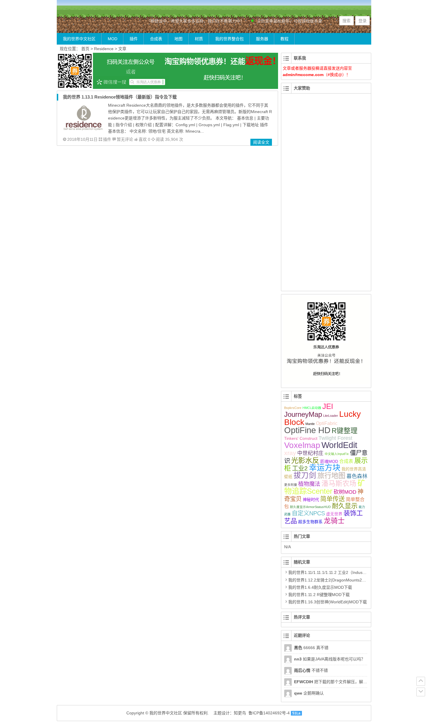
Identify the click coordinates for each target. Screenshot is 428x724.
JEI (327, 406)
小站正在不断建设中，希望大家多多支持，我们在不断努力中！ (182, 21)
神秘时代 (311, 499)
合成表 (156, 38)
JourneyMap (303, 414)
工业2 (300, 468)
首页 (85, 48)
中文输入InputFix (337, 454)
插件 (134, 38)
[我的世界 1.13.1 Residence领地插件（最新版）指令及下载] (83, 131)
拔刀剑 (304, 475)
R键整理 (345, 431)
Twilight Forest (335, 438)
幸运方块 (324, 467)
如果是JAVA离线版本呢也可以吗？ (329, 659)
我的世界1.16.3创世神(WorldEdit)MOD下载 (327, 602)
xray (290, 452)
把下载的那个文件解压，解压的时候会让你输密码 (349, 681)
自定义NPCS (308, 513)
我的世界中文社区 (79, 38)
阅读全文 (261, 142)
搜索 (346, 20)
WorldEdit (339, 445)
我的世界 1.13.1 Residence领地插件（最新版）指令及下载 (120, 96)
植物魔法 (309, 484)
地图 (178, 38)
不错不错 (311, 670)
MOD (112, 38)
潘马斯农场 (338, 483)
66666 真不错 (311, 647)
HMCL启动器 (312, 408)
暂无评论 (125, 139)
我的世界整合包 (229, 38)
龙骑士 (334, 521)
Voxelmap (302, 445)
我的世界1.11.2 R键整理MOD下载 (319, 594)
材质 (199, 38)
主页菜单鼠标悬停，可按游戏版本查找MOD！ (293, 21)
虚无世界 (334, 514)
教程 (284, 38)
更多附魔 (290, 484)
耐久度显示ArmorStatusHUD (310, 507)
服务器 (262, 38)
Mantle (310, 424)
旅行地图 (331, 475)
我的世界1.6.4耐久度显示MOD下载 (320, 587)
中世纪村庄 (310, 453)
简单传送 (332, 498)
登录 (362, 20)
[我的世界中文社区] (92, 22)
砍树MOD (345, 492)
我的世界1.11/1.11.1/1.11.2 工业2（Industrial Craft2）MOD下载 (346, 572)
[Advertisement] (326, 195)
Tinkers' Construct (300, 438)
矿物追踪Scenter (324, 487)
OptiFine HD (307, 430)
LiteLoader (330, 415)
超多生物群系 (310, 521)
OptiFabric (326, 423)
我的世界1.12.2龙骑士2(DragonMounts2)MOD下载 (334, 580)
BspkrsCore (292, 408)
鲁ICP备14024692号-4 (269, 713)
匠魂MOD (329, 461)
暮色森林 (356, 476)
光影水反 (305, 460)
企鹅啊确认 (309, 693)
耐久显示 (345, 505)
